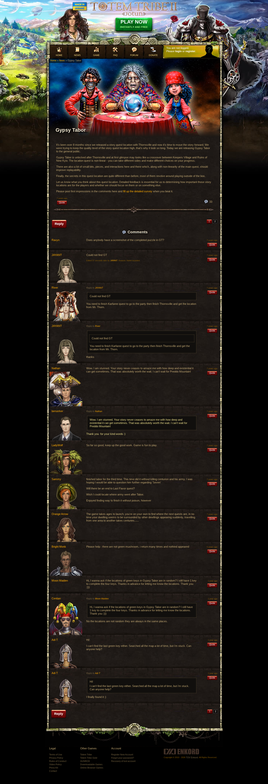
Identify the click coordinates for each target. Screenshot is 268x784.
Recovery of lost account (123, 761)
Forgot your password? (122, 758)
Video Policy (55, 764)
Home (59, 55)
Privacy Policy (56, 758)
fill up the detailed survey (137, 191)
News (77, 55)
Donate (153, 55)
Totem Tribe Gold (88, 758)
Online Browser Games (91, 767)
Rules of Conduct (57, 761)
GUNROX (85, 761)
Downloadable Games (91, 764)
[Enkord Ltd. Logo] (181, 751)
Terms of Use (55, 754)
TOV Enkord (192, 757)
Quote (62, 202)
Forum (134, 55)
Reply (59, 224)
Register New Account (122, 754)
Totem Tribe (86, 754)
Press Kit (53, 767)
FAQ (115, 55)
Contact (53, 771)
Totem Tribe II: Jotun (133, 9)
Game (96, 55)
